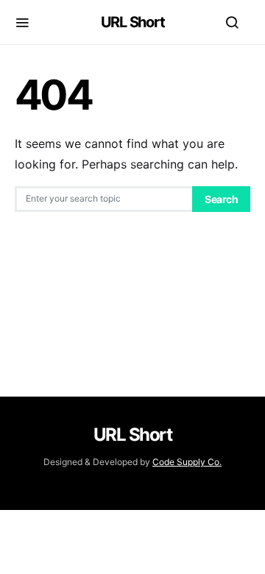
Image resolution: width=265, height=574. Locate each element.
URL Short (133, 22)
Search (221, 199)
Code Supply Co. (187, 461)
